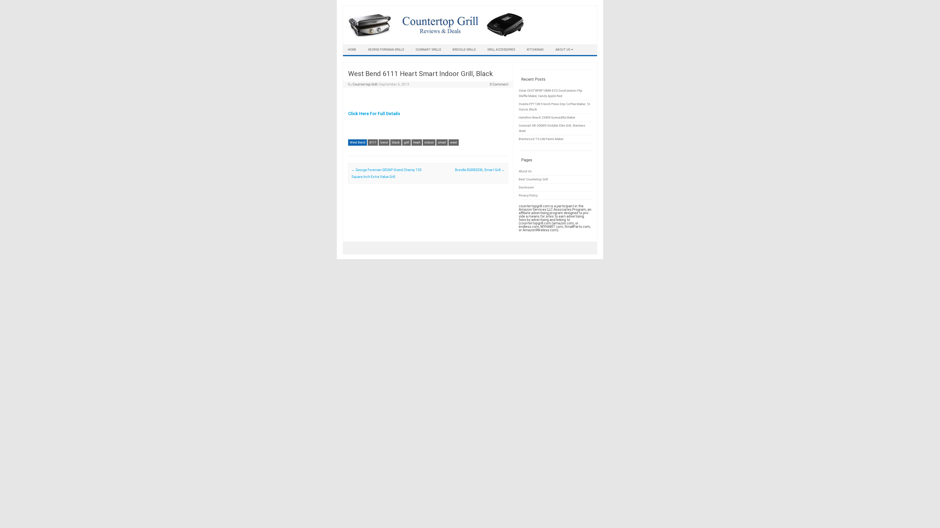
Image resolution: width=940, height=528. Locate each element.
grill (406, 142)
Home (352, 49)
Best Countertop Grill (533, 179)
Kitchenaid (535, 49)
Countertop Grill (364, 84)
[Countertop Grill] (436, 36)
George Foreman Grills (386, 49)
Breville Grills (464, 49)
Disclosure (526, 187)
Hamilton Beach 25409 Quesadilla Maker (547, 117)
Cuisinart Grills (428, 49)
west (453, 142)
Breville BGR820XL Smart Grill (480, 170)
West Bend (357, 142)
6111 (372, 142)
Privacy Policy (528, 195)
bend (384, 142)
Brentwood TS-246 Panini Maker (541, 139)
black (396, 142)
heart (416, 142)
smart (442, 142)
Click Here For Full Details (374, 113)
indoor (429, 142)
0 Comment (499, 84)
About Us (562, 49)
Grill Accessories (501, 49)
